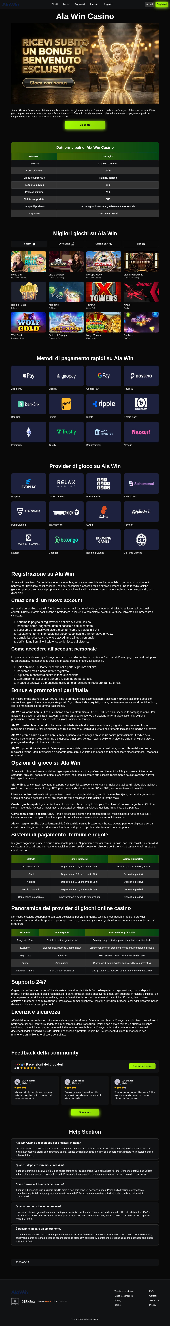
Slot (139, 244)
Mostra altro (85, 1112)
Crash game (101, 244)
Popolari (27, 244)
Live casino (64, 244)
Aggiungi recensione (142, 1066)
